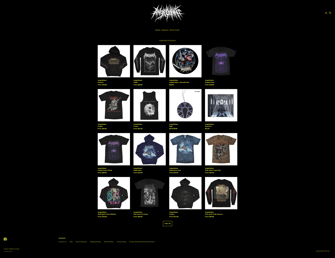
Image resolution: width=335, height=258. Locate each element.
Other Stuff (174, 30)
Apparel (165, 30)
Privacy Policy (121, 242)
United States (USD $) (322, 251)
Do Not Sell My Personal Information (142, 242)
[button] (330, 13)
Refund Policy (109, 242)
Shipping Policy (95, 242)
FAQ (71, 242)
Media (158, 30)
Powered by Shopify (7, 251)
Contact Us (62, 242)
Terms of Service (81, 242)
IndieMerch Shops (13, 249)
